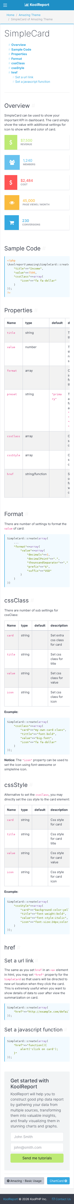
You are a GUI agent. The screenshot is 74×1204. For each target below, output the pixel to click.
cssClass (18, 63)
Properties (19, 54)
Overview (18, 45)
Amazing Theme (29, 15)
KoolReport (10, 1199)
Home (10, 15)
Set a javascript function (32, 82)
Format (16, 59)
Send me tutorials (37, 1158)
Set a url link (24, 77)
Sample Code (21, 49)
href (14, 72)
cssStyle (17, 68)
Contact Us (63, 1199)
